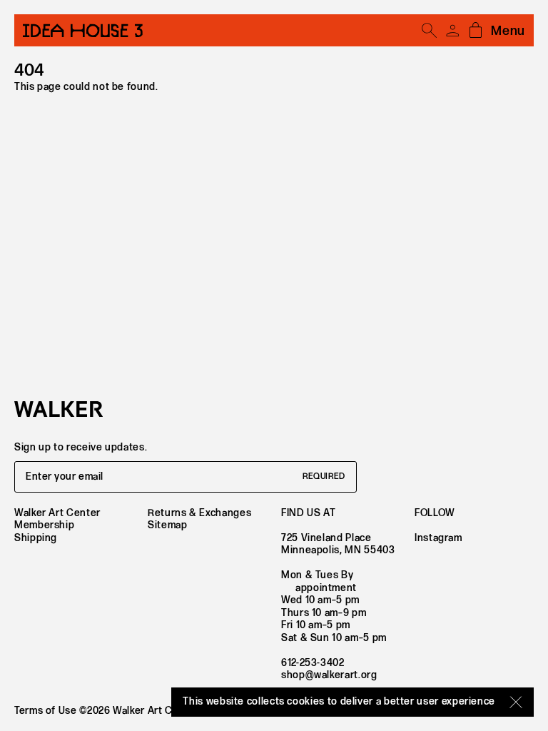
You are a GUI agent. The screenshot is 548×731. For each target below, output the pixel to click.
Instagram (438, 538)
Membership (44, 525)
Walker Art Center (57, 513)
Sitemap (167, 525)
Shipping (35, 538)
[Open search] (429, 30)
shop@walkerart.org (329, 675)
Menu (508, 31)
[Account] (452, 30)
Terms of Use (45, 711)
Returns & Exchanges (199, 513)
